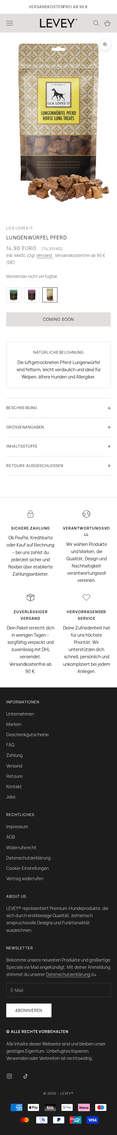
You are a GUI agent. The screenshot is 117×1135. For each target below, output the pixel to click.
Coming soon (58, 319)
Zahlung (14, 755)
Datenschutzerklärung (28, 858)
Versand (45, 255)
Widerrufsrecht (21, 847)
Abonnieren (28, 1010)
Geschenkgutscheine (27, 734)
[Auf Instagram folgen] (9, 1076)
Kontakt (14, 786)
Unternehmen (20, 714)
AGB (10, 837)
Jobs (10, 797)
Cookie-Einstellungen (27, 868)
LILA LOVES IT (19, 228)
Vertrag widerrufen (24, 878)
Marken (13, 724)
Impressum (17, 826)
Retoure (14, 776)
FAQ (10, 745)
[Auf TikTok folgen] (25, 1076)
